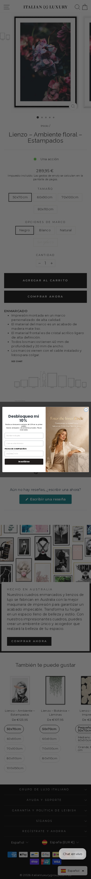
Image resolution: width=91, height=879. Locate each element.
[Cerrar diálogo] (86, 410)
